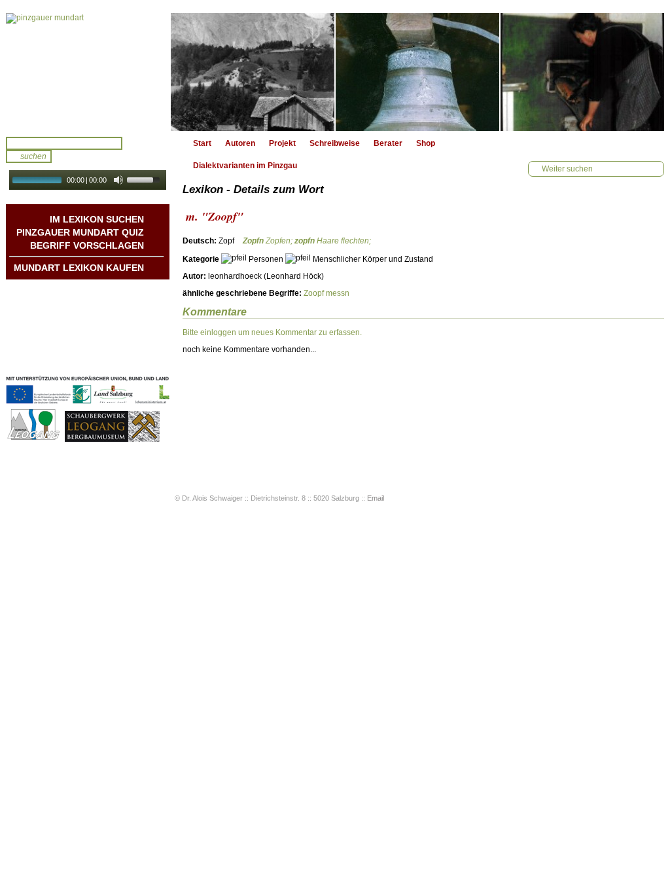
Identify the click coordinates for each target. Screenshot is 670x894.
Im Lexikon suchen (97, 219)
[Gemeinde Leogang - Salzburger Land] (34, 440)
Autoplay (96, 194)
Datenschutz (120, 358)
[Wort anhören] (618, 244)
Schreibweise (334, 143)
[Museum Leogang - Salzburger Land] (112, 440)
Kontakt (129, 331)
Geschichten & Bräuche (99, 305)
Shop (425, 143)
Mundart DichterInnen (103, 292)
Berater (388, 143)
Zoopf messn (326, 293)
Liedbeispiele (119, 318)
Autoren (240, 143)
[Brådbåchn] (582, 72)
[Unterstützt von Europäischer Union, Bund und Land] (87, 405)
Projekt (282, 143)
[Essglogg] (417, 72)
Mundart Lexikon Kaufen (79, 267)
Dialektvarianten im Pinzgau (245, 165)
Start (202, 143)
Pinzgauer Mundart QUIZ (80, 232)
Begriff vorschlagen (87, 245)
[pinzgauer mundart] (87, 72)
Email (375, 498)
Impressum (122, 344)
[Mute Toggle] (118, 180)
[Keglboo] (252, 72)
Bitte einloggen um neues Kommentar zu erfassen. (272, 332)
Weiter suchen (567, 168)
